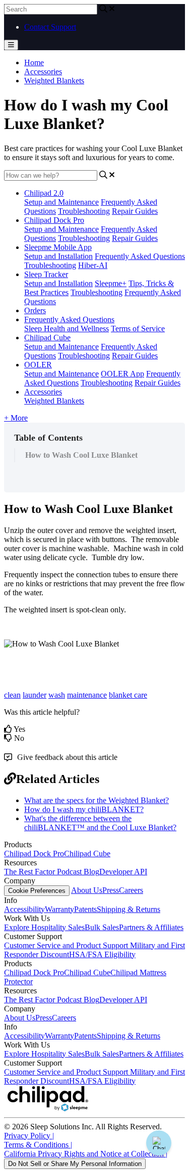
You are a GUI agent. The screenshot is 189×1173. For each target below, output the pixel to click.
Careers (131, 890)
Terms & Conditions (38, 1144)
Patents (85, 909)
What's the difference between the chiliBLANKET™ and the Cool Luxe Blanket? (100, 823)
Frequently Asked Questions (140, 256)
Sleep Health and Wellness (66, 328)
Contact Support (50, 27)
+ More (16, 418)
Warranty (59, 909)
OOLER (38, 364)
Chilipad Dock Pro (54, 220)
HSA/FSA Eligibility (102, 954)
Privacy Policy (29, 1135)
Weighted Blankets (54, 80)
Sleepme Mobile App (58, 247)
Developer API (123, 871)
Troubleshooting (84, 211)
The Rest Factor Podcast (44, 871)
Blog (91, 871)
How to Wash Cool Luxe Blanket (81, 455)
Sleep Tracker (46, 274)
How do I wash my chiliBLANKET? (84, 809)
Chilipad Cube (47, 337)
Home (34, 62)
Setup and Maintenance (61, 202)
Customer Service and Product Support (67, 945)
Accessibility (24, 909)
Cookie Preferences (37, 890)
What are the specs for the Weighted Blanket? (96, 800)
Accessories (43, 71)
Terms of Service (138, 328)
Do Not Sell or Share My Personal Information (75, 1163)
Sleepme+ (111, 283)
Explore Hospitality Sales (44, 927)
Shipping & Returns (128, 909)
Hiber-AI (92, 265)
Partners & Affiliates (151, 927)
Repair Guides (135, 211)
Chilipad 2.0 (44, 193)
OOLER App (122, 373)
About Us (86, 890)
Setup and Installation (58, 256)
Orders (35, 310)
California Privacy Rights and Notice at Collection (85, 1153)
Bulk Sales (102, 927)
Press (110, 890)
